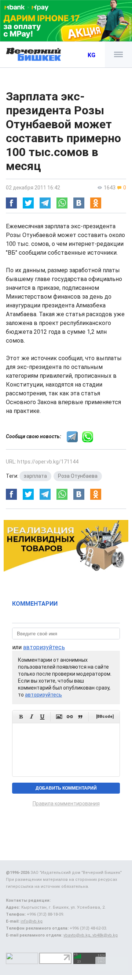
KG (91, 55)
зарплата (35, 476)
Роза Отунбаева (78, 476)
